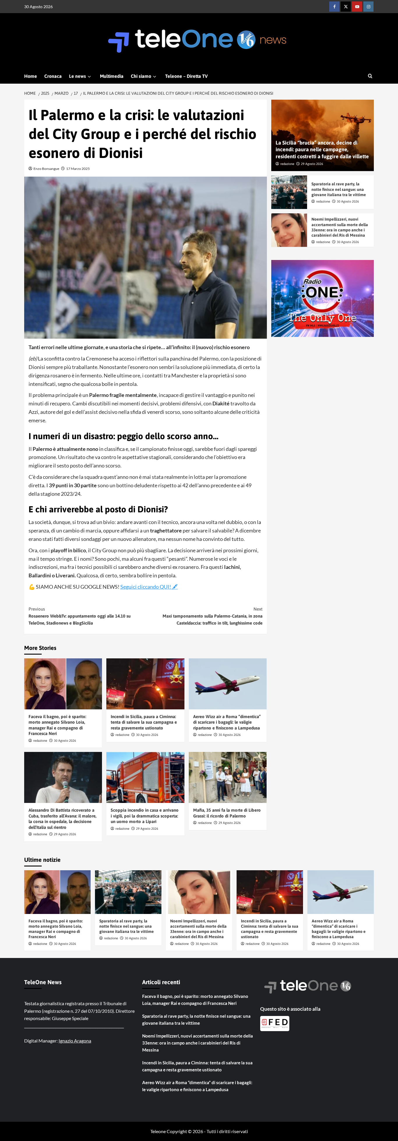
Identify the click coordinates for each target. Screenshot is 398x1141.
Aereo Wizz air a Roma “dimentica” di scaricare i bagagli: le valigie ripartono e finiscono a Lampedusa (227, 722)
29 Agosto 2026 (65, 834)
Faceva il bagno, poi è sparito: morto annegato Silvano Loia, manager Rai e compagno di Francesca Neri (195, 1000)
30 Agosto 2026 (65, 740)
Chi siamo (141, 76)
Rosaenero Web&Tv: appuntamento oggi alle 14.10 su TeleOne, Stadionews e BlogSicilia (80, 615)
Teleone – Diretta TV (186, 76)
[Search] (370, 76)
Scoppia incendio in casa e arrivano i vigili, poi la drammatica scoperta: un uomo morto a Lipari (145, 816)
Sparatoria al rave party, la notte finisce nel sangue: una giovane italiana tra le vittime (338, 189)
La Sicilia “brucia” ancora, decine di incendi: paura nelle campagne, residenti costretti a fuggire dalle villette (322, 150)
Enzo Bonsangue (46, 168)
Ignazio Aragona (75, 1040)
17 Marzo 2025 (78, 168)
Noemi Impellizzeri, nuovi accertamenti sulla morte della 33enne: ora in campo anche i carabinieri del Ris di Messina (197, 1042)
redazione (40, 740)
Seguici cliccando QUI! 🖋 (149, 586)
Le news (77, 76)
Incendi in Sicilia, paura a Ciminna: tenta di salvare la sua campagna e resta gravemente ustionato (144, 722)
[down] (89, 76)
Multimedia (112, 76)
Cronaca (53, 76)
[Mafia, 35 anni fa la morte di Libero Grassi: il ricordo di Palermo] (228, 777)
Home (30, 76)
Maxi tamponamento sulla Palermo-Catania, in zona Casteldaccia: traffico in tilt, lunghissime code (212, 615)
